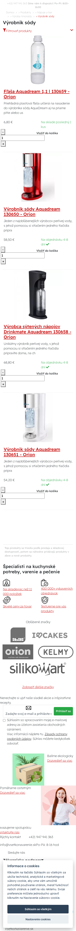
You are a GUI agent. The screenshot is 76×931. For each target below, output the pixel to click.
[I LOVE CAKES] (50, 634)
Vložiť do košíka (47, 133)
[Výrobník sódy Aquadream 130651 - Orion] (38, 417)
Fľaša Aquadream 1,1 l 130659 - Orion (37, 94)
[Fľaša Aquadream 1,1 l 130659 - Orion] (38, 59)
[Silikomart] (38, 668)
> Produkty (25, 12)
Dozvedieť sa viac (59, 760)
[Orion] (18, 651)
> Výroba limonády (21, 16)
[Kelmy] (55, 651)
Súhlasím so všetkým (38, 909)
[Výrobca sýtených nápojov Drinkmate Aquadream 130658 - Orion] (38, 294)
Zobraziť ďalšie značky (38, 687)
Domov (10, 12)
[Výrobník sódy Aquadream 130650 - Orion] (38, 177)
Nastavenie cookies (38, 919)
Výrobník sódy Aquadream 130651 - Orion (32, 452)
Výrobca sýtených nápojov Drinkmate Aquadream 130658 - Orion (37, 332)
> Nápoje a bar (43, 12)
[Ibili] (17, 634)
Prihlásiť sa (63, 711)
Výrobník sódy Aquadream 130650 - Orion (32, 211)
